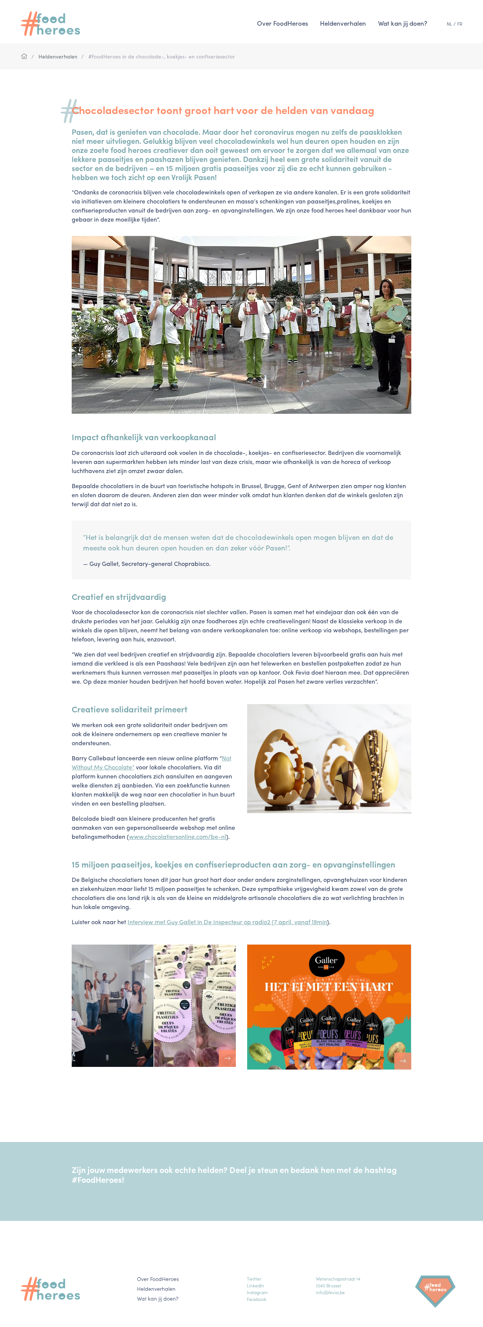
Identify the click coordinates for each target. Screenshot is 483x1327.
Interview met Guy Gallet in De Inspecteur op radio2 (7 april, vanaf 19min (227, 921)
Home (24, 56)
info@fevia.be (330, 1292)
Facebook (256, 1299)
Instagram (257, 1292)
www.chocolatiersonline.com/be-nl (177, 836)
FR (459, 23)
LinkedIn (255, 1285)
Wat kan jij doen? (402, 23)
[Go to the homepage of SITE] (55, 23)
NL (449, 23)
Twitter (254, 1278)
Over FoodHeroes (282, 23)
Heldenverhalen (343, 23)
